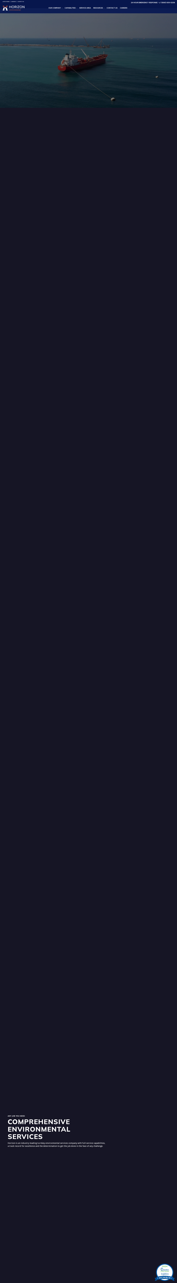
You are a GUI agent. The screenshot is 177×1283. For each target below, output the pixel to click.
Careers (13, 1)
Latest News (6, 1)
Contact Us (21, 1)
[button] (55, 8)
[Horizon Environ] (13, 8)
